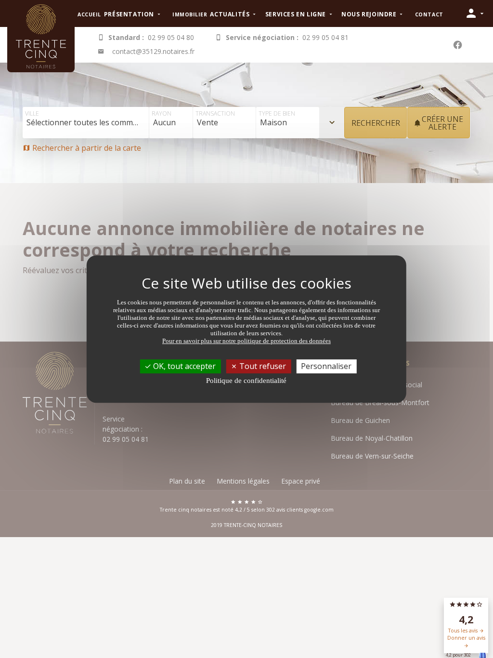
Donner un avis (466, 637)
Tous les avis (463, 630)
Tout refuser (261, 366)
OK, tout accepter (183, 366)
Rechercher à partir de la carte (85, 148)
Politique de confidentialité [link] (246, 380)
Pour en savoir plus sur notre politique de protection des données (246, 340)
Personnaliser (326, 366)
